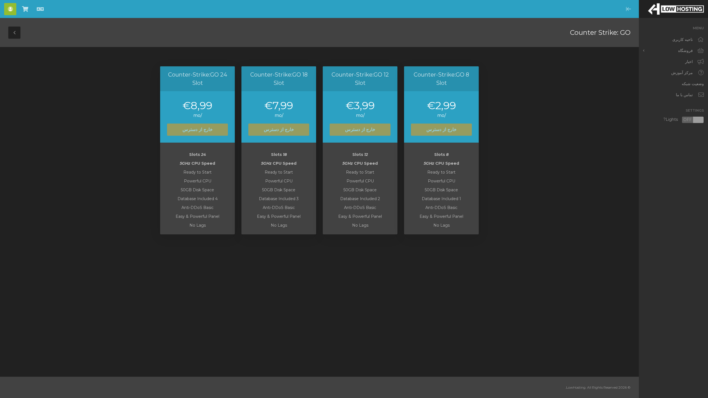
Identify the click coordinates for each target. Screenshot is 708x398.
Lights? (683, 119)
